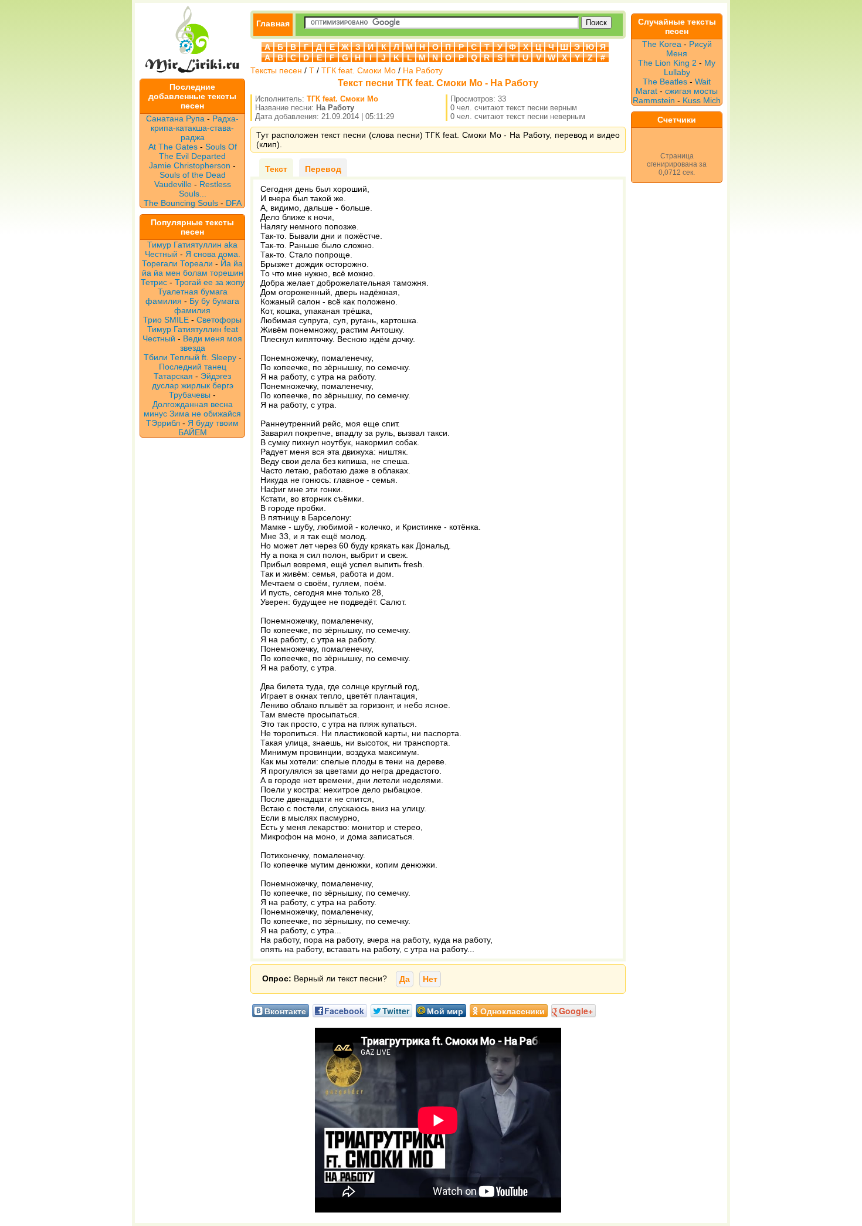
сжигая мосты (691, 91)
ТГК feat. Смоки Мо (358, 70)
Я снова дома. (212, 254)
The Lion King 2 (667, 62)
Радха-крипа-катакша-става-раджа (195, 128)
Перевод (323, 169)
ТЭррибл (163, 423)
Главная (273, 23)
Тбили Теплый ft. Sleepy (190, 357)
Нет (430, 979)
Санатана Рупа (175, 118)
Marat (646, 91)
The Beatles (665, 81)
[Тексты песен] (192, 74)
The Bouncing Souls (181, 203)
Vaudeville (174, 184)
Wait (703, 81)
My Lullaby (690, 67)
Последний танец (192, 366)
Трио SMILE (166, 319)
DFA (234, 203)
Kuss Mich (702, 100)
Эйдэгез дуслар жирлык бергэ (192, 380)
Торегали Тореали (177, 263)
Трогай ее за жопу (210, 282)
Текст (276, 169)
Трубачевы (190, 394)
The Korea (661, 44)
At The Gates (173, 146)
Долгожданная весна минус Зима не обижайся (192, 408)
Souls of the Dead (192, 175)
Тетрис (154, 282)
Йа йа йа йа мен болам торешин (192, 268)
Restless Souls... (205, 189)
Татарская (173, 376)
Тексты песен (276, 70)
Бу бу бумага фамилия (206, 305)
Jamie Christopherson (189, 165)
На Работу (423, 70)
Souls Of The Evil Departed (198, 151)
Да (404, 979)
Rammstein (654, 100)
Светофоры (219, 319)
